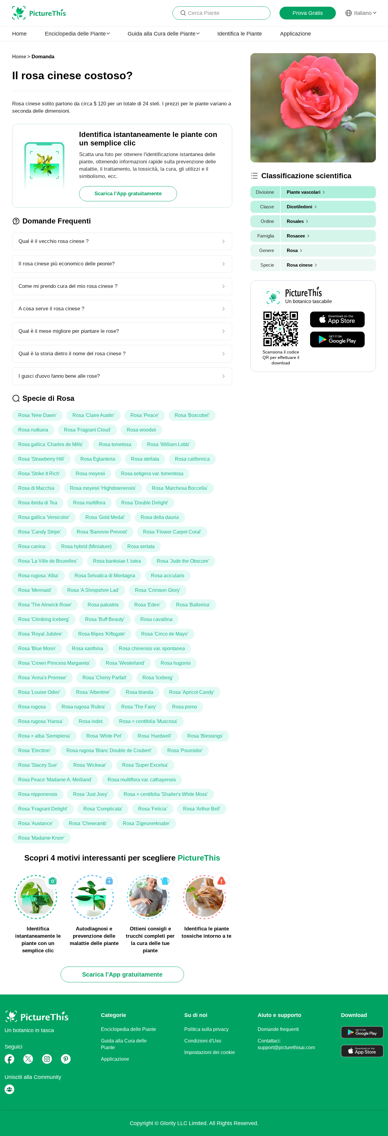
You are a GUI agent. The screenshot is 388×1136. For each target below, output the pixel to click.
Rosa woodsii (141, 429)
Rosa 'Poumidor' (185, 750)
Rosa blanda (139, 692)
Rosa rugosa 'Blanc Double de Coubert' (109, 750)
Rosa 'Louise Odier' (39, 692)
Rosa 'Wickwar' (89, 765)
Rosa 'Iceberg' (157, 677)
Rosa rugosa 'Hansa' (40, 721)
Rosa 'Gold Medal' (105, 517)
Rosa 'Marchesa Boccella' (180, 488)
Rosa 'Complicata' (102, 808)
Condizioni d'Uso (202, 1040)
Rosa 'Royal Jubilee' (40, 633)
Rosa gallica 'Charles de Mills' (50, 444)
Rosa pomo (184, 706)
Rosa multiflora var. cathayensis (142, 779)
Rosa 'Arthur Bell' (201, 808)
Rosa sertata (141, 546)
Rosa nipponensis (37, 794)
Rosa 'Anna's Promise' (42, 677)
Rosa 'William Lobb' (168, 444)
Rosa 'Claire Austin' (93, 415)
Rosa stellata (145, 459)
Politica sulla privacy (206, 1029)
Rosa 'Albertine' (93, 692)
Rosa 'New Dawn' (37, 415)
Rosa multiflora (89, 502)
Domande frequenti (278, 1029)
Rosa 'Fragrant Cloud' (87, 429)
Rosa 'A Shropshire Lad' (93, 590)
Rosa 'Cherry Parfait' (104, 677)
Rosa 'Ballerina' (193, 604)
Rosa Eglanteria (97, 459)
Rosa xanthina (87, 648)
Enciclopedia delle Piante (128, 1029)
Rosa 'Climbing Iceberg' (43, 619)
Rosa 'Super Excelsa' (145, 765)
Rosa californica (192, 459)
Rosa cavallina (156, 619)
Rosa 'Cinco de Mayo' (164, 633)
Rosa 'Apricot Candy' (191, 692)
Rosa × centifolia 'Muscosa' (148, 721)
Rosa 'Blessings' (205, 736)
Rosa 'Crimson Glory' (157, 590)
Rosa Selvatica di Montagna (105, 575)
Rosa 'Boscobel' (192, 415)
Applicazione (295, 34)
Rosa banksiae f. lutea (117, 561)
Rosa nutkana (33, 429)
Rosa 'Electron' (34, 750)
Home (19, 34)
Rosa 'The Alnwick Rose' (45, 604)
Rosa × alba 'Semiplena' (44, 736)
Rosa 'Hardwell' (155, 736)
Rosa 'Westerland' (125, 663)
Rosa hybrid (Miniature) (86, 546)
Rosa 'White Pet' (104, 736)
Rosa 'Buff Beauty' (105, 619)
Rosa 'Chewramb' (88, 823)
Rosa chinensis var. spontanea (152, 648)
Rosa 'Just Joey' (90, 794)
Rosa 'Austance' (35, 823)
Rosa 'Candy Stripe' (39, 531)
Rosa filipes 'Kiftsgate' (101, 633)
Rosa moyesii (90, 473)
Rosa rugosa (32, 706)
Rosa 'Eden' (147, 604)
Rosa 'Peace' (144, 415)
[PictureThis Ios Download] (337, 320)
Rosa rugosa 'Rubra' (83, 706)
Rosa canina (31, 546)
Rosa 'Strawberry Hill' (41, 459)
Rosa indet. (91, 721)
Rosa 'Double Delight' (144, 502)
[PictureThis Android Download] (337, 340)
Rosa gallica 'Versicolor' (44, 517)
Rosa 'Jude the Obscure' (183, 561)
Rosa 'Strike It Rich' (39, 473)
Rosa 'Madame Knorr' (41, 838)
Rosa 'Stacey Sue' (38, 765)
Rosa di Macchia (36, 488)
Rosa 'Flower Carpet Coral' (172, 531)
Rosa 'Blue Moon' (37, 648)
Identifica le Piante (239, 34)
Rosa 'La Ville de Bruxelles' (47, 561)
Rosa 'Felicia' (152, 808)
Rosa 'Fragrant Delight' (43, 808)
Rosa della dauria (160, 517)
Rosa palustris (103, 604)
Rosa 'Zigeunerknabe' (146, 823)
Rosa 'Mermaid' (35, 590)
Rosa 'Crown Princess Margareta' (54, 663)
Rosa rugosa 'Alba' (38, 575)
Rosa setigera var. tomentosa (152, 473)
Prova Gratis (308, 13)
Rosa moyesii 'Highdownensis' (103, 488)
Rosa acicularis (167, 575)
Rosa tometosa (115, 444)
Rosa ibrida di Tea (37, 502)
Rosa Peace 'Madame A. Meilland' (55, 779)
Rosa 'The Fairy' (138, 706)
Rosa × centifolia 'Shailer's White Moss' (166, 794)
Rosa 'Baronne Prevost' (102, 531)
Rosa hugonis (176, 663)
